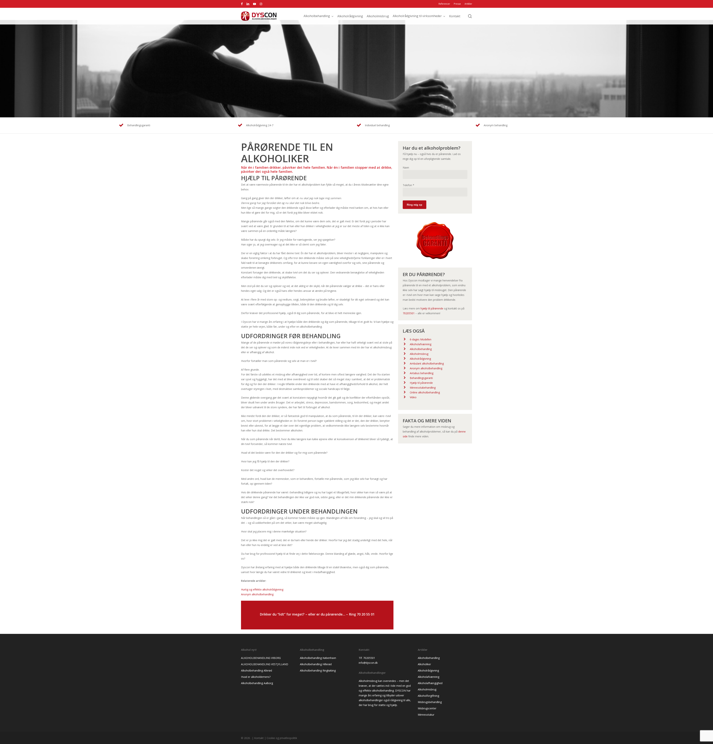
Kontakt (259, 738)
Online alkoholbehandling (425, 392)
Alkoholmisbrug (419, 354)
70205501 (409, 313)
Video (413, 397)
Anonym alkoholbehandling (257, 594)
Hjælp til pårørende (421, 383)
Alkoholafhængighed (430, 683)
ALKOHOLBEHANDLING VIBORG (261, 658)
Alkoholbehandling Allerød (256, 670)
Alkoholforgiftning (428, 695)
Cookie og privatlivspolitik (282, 738)
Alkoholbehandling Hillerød (316, 664)
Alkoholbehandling (421, 349)
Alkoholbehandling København (318, 658)
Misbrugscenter (427, 708)
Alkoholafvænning (420, 344)
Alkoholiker (424, 664)
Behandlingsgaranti (421, 378)
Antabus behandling (421, 373)
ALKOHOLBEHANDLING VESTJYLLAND (264, 664)
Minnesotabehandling (423, 387)
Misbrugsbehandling (430, 702)
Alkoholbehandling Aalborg (257, 683)
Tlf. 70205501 (367, 658)
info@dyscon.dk (368, 662)
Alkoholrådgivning (420, 358)
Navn (406, 167)
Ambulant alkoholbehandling (427, 363)
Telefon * (408, 185)
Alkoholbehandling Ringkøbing (318, 670)
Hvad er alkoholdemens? (256, 677)
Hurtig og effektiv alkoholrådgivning (262, 589)
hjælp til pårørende (432, 308)
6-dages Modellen (420, 339)
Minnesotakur (426, 714)
